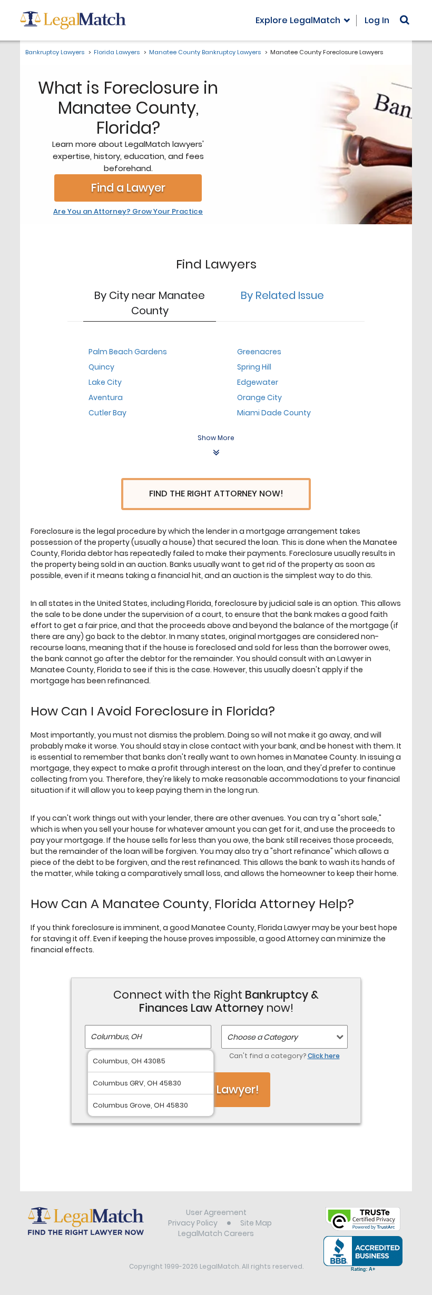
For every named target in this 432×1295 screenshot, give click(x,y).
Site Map (256, 1223)
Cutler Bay (107, 412)
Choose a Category (262, 1037)
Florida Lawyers (117, 52)
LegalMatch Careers (216, 1233)
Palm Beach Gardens (128, 351)
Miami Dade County (274, 412)
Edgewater (257, 382)
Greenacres (259, 351)
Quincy (101, 367)
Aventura (106, 397)
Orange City (259, 397)
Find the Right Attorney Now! (216, 493)
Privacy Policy (193, 1223)
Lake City (105, 382)
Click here (324, 1055)
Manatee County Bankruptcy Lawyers (205, 52)
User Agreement (216, 1212)
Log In (377, 20)
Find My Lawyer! (216, 1089)
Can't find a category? (284, 1055)
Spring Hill (254, 367)
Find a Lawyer (128, 187)
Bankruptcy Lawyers (54, 52)
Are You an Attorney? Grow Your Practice (128, 211)
